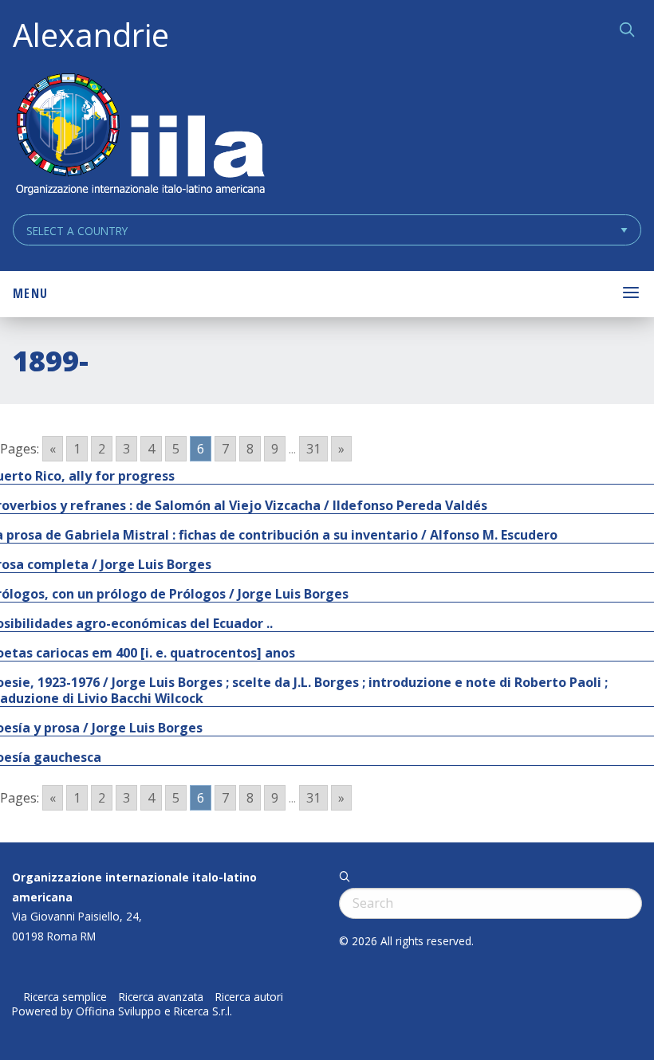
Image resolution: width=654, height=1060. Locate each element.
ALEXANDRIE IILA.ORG (139, 136)
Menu (30, 293)
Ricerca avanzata (161, 997)
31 (313, 448)
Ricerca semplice (65, 997)
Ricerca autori (249, 997)
